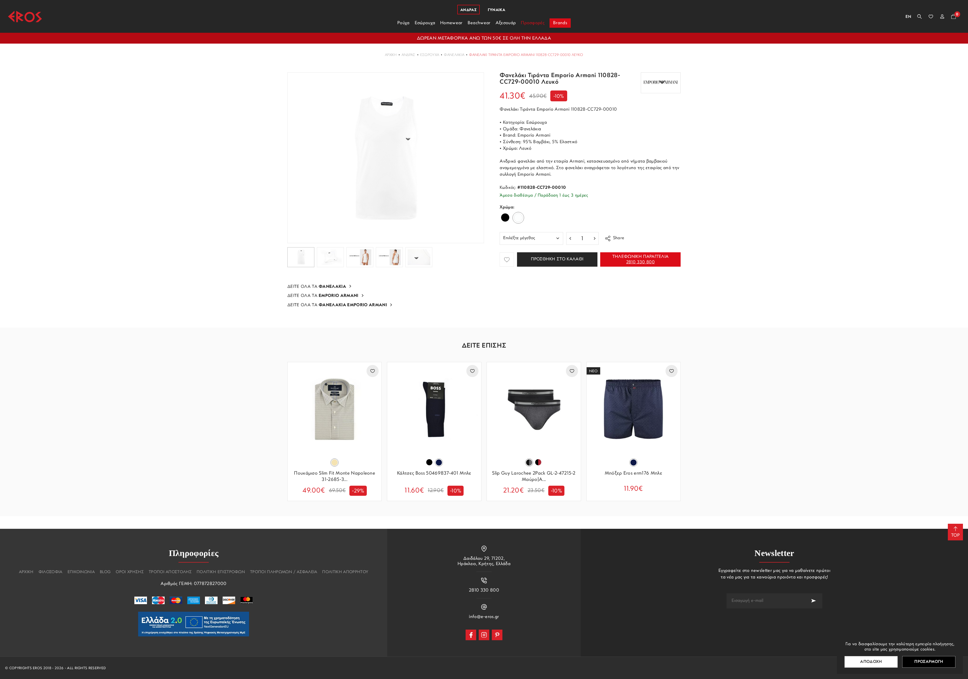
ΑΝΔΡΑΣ (408, 55)
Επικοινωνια (81, 572)
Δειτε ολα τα (316, 287)
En (908, 17)
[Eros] (25, 16)
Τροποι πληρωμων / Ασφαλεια (283, 572)
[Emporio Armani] (661, 82)
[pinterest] (497, 635)
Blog (105, 572)
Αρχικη (26, 572)
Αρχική (391, 55)
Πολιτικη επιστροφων (221, 572)
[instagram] (484, 635)
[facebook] (471, 635)
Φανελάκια (454, 55)
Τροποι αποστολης (170, 572)
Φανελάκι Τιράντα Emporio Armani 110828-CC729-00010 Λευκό (526, 55)
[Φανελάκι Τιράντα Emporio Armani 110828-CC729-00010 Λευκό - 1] (386, 158)
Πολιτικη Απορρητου (345, 572)
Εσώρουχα (429, 55)
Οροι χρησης (130, 572)
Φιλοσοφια (51, 572)
